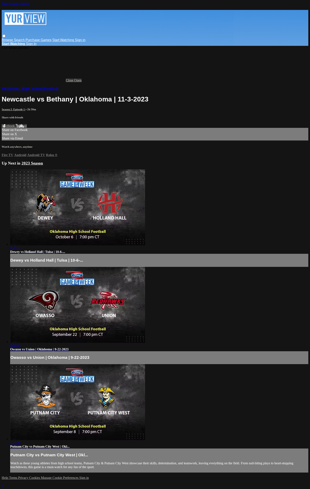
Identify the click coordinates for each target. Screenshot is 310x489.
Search (20, 40)
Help (5, 478)
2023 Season (32, 163)
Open (78, 80)
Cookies (35, 478)
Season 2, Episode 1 (14, 109)
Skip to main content (15, 3)
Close (70, 80)
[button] (4, 36)
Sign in (80, 40)
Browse (8, 40)
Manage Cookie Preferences (60, 478)
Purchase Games (38, 40)
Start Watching (63, 40)
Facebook (9, 126)
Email (23, 126)
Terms (13, 478)
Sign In (31, 44)
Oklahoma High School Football (30, 88)
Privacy (23, 478)
